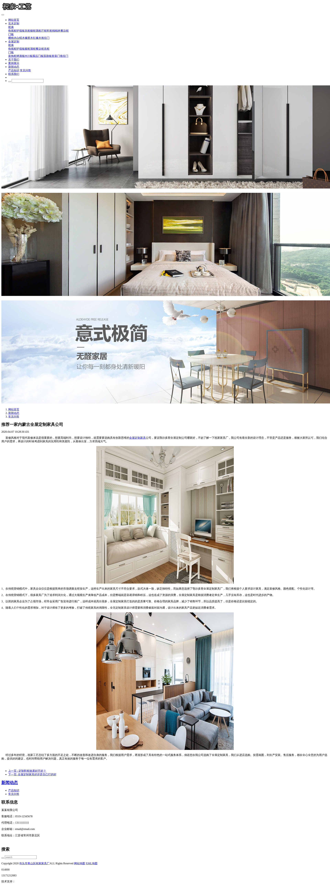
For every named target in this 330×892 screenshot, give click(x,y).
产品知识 (13, 70)
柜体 (11, 27)
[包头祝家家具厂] (165, 6)
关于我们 (13, 59)
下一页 (32, 774)
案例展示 (13, 63)
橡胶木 (29, 37)
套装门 (56, 55)
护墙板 (20, 30)
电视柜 (12, 30)
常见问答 (25, 70)
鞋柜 (49, 30)
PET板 (28, 55)
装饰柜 (12, 55)
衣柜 (27, 30)
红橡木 (37, 37)
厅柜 (44, 30)
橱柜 (33, 30)
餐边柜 (64, 30)
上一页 (27, 770)
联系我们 (13, 74)
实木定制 (13, 23)
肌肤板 (47, 55)
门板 (11, 34)
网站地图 (79, 863)
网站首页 (13, 19)
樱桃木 (12, 37)
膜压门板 (37, 55)
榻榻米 (56, 30)
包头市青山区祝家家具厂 (34, 863)
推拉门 (45, 37)
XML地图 (91, 863)
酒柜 (38, 30)
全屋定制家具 (137, 437)
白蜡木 (20, 37)
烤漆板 (20, 55)
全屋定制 (13, 41)
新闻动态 (13, 66)
